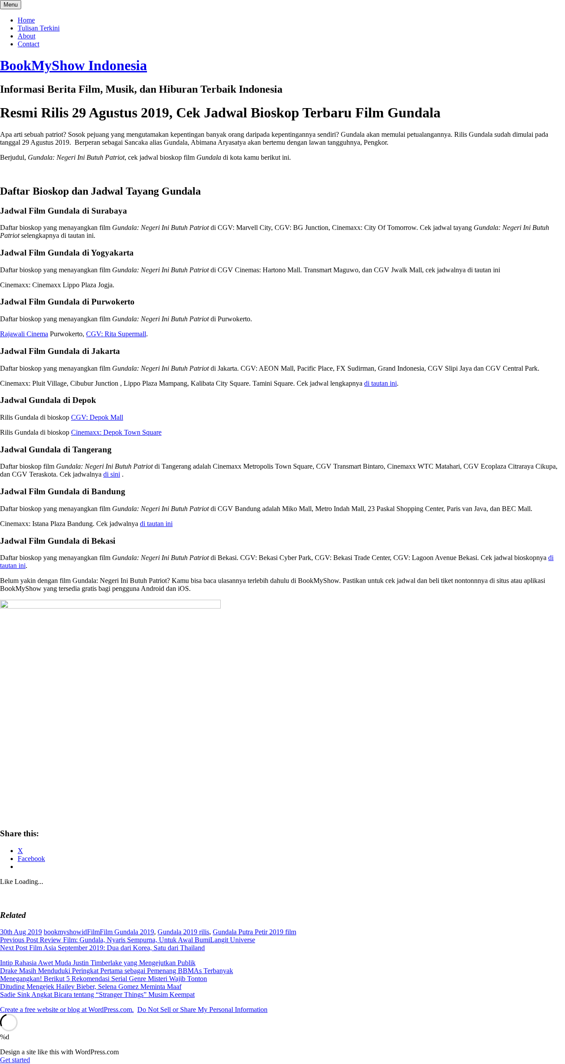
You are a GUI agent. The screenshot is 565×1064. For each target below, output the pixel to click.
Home (26, 20)
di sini (111, 474)
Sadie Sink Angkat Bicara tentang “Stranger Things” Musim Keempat (97, 994)
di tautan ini (380, 383)
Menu (11, 4)
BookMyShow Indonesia (73, 65)
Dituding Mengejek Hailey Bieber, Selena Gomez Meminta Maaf (90, 986)
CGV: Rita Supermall (116, 334)
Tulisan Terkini (39, 28)
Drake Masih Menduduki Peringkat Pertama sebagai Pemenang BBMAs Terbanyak (116, 970)
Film (93, 932)
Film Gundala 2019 (127, 932)
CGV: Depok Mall (97, 417)
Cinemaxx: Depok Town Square (116, 432)
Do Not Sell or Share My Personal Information (202, 1009)
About (26, 36)
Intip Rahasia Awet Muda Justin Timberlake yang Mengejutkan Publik (98, 962)
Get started (15, 1060)
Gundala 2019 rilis (183, 932)
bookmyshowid (65, 932)
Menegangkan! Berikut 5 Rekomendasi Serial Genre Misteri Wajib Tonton (103, 978)
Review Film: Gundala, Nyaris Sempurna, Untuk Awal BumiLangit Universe (127, 940)
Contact (28, 44)
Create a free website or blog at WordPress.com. (67, 1009)
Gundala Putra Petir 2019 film (254, 932)
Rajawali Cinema (24, 334)
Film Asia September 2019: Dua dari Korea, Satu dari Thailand (102, 947)
